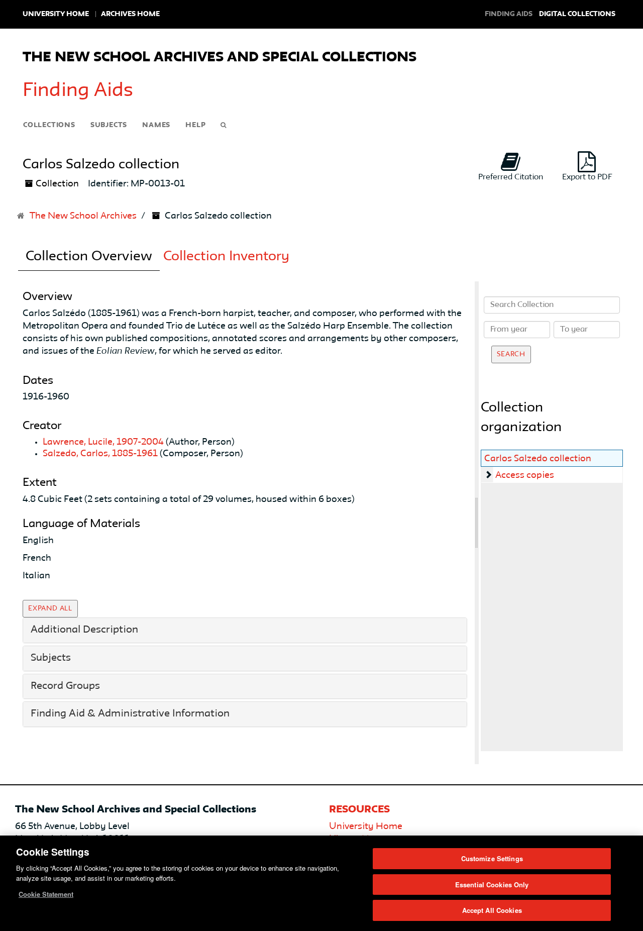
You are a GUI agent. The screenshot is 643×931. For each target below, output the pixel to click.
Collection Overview (89, 257)
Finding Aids (78, 90)
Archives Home (130, 14)
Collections (49, 125)
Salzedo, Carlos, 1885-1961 (100, 454)
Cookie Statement (46, 894)
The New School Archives (83, 216)
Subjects (108, 125)
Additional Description (84, 630)
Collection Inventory (226, 257)
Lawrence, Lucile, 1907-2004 (103, 442)
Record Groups (65, 686)
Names (156, 125)
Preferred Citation (510, 177)
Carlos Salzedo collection (537, 459)
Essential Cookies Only (492, 884)
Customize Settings (492, 858)
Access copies (524, 475)
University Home (56, 14)
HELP (195, 125)
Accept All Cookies (492, 910)
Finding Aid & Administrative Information (130, 713)
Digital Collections (577, 14)
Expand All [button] (50, 608)
